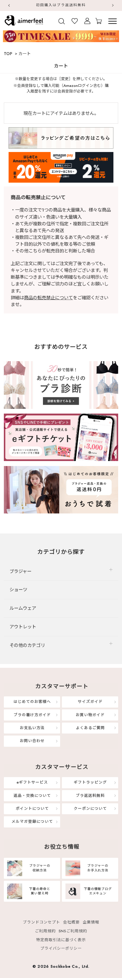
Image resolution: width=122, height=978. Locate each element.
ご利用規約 (45, 931)
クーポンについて (90, 808)
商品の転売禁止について (48, 297)
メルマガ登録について (32, 821)
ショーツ (18, 589)
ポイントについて (32, 808)
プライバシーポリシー (61, 948)
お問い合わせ (32, 741)
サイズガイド (90, 702)
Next (113, 5)
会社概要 (71, 922)
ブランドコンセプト (41, 922)
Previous (8, 5)
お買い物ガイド (90, 715)
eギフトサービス (32, 782)
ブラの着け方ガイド (32, 715)
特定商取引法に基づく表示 (61, 940)
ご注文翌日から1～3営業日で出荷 (78, 5)
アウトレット (22, 626)
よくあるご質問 (90, 728)
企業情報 (91, 922)
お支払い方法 (32, 728)
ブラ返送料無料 (90, 795)
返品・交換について (32, 795)
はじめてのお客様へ (32, 702)
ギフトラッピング (90, 782)
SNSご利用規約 (73, 931)
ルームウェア (22, 608)
